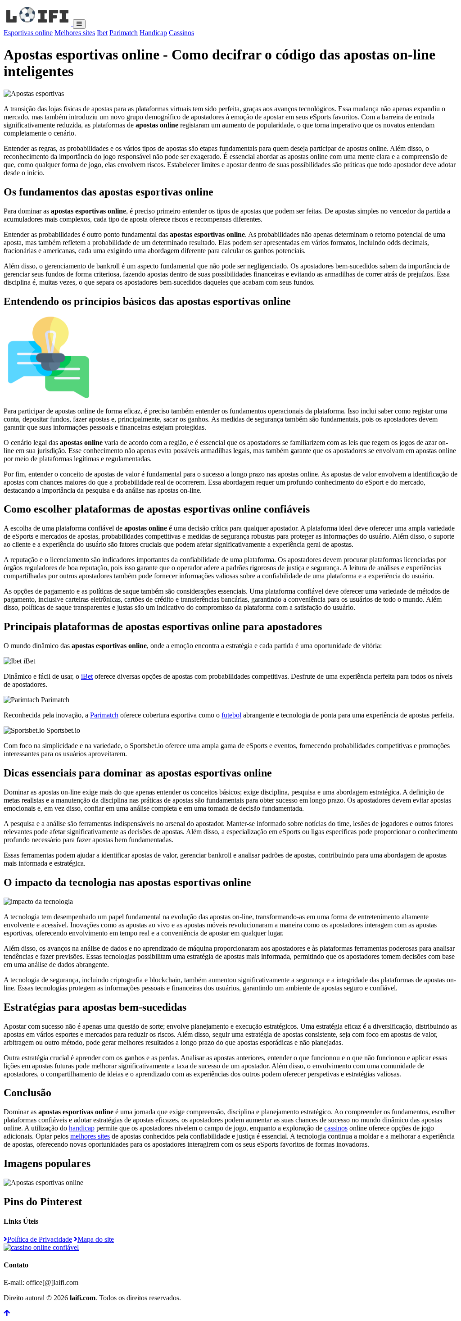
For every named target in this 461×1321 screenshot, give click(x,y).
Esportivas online (28, 32)
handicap (82, 1128)
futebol (231, 715)
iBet (87, 676)
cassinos (336, 1128)
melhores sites (90, 1136)
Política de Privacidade (39, 1239)
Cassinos (181, 32)
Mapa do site (95, 1239)
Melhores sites (74, 32)
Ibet (102, 32)
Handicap (153, 32)
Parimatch (123, 32)
